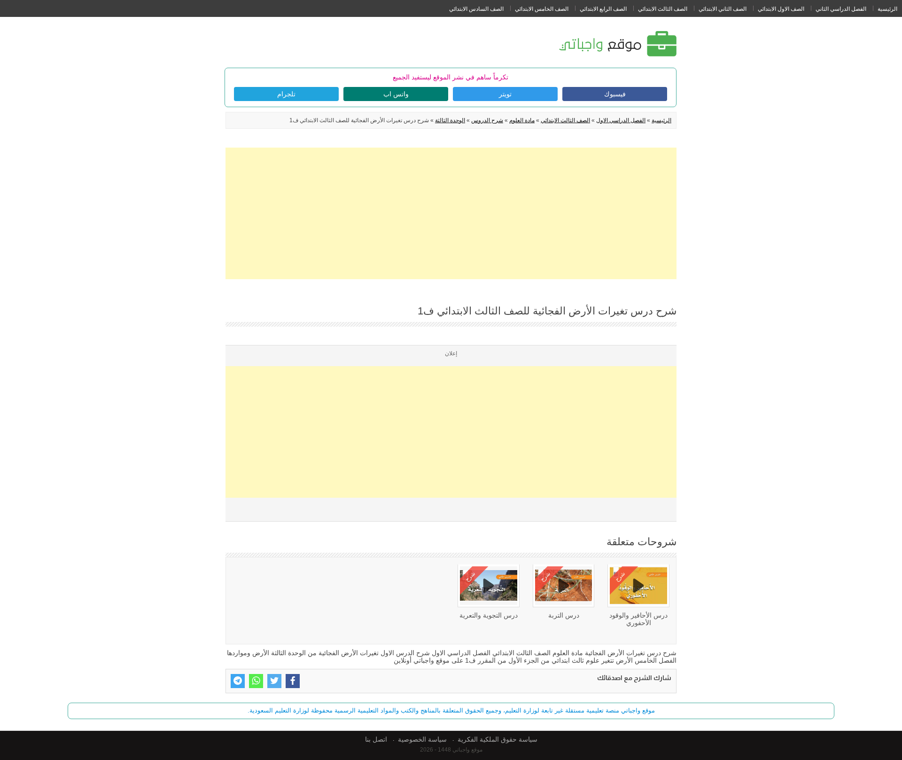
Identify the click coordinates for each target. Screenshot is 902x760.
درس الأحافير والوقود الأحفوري (638, 619)
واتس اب (396, 94)
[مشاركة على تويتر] (274, 681)
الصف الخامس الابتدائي (541, 9)
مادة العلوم (522, 120)
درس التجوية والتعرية (488, 615)
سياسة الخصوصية (422, 739)
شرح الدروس (487, 120)
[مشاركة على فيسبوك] (293, 681)
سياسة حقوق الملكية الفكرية (497, 739)
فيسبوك (615, 94)
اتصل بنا (376, 739)
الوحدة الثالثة (450, 120)
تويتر (505, 94)
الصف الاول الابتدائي (781, 9)
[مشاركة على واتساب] (256, 681)
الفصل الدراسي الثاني (841, 9)
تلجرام (286, 94)
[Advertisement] (451, 213)
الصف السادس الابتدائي (476, 9)
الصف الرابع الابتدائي (603, 9)
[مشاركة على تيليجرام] (238, 681)
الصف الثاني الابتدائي (722, 9)
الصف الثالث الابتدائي (662, 9)
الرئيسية (887, 9)
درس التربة (563, 615)
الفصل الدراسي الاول (620, 120)
